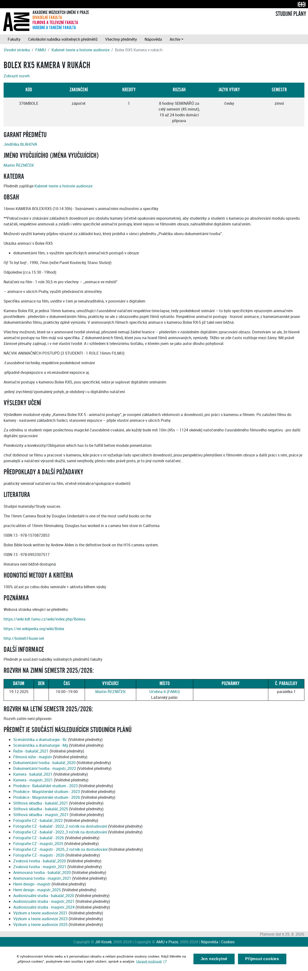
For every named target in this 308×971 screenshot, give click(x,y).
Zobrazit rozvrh (17, 76)
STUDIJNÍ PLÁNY (291, 14)
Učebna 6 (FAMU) (164, 691)
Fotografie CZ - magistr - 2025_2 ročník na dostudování (60, 849)
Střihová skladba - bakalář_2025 (40, 809)
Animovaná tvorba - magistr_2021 (42, 878)
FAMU (40, 50)
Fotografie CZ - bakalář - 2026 (38, 837)
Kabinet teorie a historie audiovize (80, 50)
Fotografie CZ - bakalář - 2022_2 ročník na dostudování (60, 826)
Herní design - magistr (32, 884)
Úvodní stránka (17, 50)
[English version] (301, 4)
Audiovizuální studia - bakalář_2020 (43, 895)
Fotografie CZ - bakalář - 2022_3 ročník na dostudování (60, 832)
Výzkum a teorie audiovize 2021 (40, 913)
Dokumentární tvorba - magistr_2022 (44, 768)
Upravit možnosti (149, 961)
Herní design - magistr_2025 (37, 889)
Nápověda (153, 39)
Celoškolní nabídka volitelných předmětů (62, 39)
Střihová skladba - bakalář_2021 (40, 803)
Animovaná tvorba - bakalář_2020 (42, 872)
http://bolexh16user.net (24, 638)
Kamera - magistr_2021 (33, 780)
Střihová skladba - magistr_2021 (41, 814)
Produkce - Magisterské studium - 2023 (46, 791)
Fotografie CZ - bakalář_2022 (38, 820)
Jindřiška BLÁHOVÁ (20, 144)
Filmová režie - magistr (32, 757)
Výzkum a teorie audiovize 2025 (40, 924)
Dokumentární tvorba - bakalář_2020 (44, 762)
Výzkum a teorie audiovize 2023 (40, 918)
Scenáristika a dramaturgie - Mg (40, 745)
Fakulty (14, 39)
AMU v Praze (167, 942)
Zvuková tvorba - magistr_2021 (39, 866)
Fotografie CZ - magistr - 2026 (38, 855)
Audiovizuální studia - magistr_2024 (44, 907)
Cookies (228, 942)
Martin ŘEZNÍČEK (19, 165)
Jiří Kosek (103, 942)
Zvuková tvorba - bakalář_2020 (39, 861)
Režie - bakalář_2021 (31, 751)
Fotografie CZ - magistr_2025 (38, 843)
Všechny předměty (121, 39)
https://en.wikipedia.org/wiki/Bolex (34, 628)
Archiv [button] (175, 39)
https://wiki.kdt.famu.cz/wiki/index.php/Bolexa (44, 619)
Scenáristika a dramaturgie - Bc (40, 739)
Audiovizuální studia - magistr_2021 (44, 901)
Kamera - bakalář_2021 (32, 774)
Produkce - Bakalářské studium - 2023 (45, 785)
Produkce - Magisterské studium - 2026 (46, 797)
